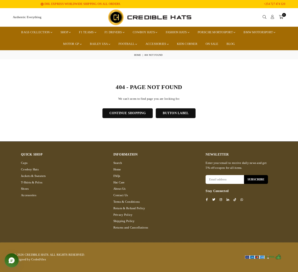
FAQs (116, 176)
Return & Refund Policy (129, 208)
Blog (231, 44)
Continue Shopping (127, 113)
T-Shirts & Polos (31, 182)
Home (137, 55)
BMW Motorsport (259, 32)
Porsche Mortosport (216, 32)
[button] (281, 17)
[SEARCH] (264, 17)
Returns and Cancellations (130, 227)
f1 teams (86, 32)
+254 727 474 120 (274, 4)
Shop (65, 32)
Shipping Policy (124, 221)
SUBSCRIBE (255, 179)
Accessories (156, 44)
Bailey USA (99, 44)
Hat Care (119, 182)
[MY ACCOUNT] (272, 17)
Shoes (25, 188)
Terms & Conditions (126, 201)
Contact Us (120, 195)
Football (127, 44)
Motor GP (71, 44)
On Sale (212, 44)
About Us (119, 188)
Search (117, 163)
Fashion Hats (177, 32)
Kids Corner (187, 44)
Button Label (176, 113)
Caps (24, 163)
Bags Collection (35, 32)
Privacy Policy (123, 214)
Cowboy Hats (144, 32)
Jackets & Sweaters (33, 176)
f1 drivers (114, 32)
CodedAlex (38, 259)
